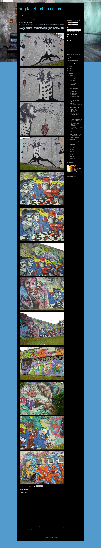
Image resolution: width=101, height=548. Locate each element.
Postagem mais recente (25, 527)
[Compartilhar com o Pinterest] (42, 486)
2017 (70, 65)
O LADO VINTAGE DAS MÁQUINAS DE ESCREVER (74, 124)
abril (71, 154)
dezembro (72, 77)
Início (21, 15)
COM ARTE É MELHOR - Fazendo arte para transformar (75, 110)
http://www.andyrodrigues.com (74, 54)
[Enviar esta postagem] (34, 486)
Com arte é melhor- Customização (73, 94)
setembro (72, 146)
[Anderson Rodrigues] (67, 37)
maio (71, 153)
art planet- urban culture (40, 8)
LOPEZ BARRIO (73, 80)
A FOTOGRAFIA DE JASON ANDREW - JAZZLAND (75, 135)
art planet (77, 166)
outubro (71, 144)
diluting (71, 117)
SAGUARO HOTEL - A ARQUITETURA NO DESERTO (74, 83)
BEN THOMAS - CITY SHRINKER (74, 98)
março (71, 156)
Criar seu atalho (70, 38)
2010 (70, 162)
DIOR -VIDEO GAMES (74, 96)
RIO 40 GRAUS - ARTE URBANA (74, 101)
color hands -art (73, 91)
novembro (72, 78)
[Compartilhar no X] (39, 486)
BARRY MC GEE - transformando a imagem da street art (76, 104)
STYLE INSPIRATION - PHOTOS (74, 89)
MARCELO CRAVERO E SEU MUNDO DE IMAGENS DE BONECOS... (76, 128)
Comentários (71, 24)
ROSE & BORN (73, 116)
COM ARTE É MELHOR (74, 137)
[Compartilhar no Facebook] (41, 486)
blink (70, 132)
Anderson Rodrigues (70, 35)
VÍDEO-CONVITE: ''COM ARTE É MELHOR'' (74, 114)
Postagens (71, 22)
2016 (70, 66)
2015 (70, 68)
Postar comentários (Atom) (27, 529)
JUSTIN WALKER (73, 139)
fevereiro (72, 158)
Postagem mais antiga (58, 527)
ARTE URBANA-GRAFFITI (75, 107)
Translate (77, 31)
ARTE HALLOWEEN (74, 131)
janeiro (71, 160)
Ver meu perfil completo (72, 176)
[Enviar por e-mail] (37, 486)
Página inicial (42, 527)
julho (71, 149)
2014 (70, 70)
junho (71, 151)
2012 (70, 73)
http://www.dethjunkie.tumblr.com (75, 58)
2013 (70, 72)
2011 (70, 75)
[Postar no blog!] (38, 486)
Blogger (56, 537)
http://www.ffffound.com (73, 60)
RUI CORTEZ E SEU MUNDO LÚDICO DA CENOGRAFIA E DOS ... (76, 120)
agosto (71, 147)
